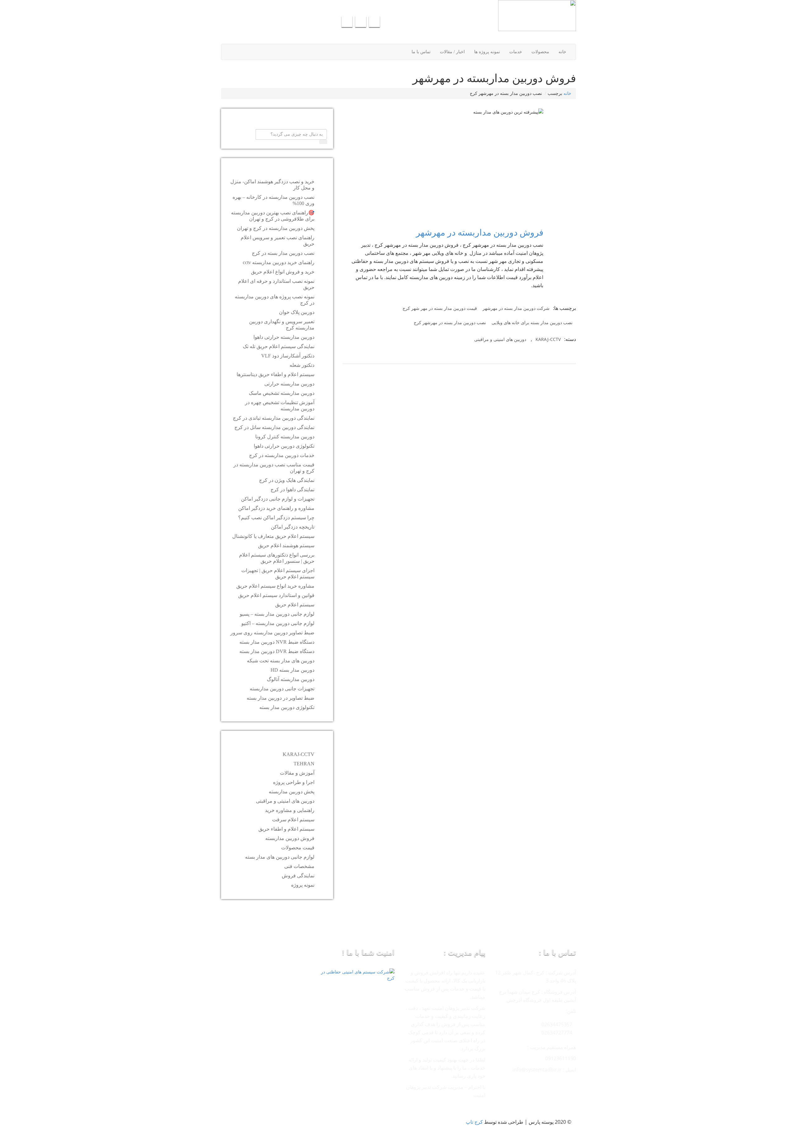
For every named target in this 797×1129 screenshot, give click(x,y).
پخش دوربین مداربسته (291, 791)
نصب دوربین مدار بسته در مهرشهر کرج (450, 322)
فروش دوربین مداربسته (289, 838)
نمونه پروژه (302, 885)
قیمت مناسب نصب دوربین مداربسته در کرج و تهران (273, 468)
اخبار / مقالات (452, 51)
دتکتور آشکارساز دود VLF (287, 355)
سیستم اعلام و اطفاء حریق (286, 829)
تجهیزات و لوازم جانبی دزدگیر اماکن (277, 499)
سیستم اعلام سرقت (293, 819)
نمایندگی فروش (298, 875)
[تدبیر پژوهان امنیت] (489, 15)
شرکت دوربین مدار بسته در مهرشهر (516, 308)
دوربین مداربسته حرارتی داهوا (283, 337)
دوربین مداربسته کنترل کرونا (284, 436)
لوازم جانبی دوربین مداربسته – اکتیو (277, 623)
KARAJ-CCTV (548, 339)
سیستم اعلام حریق (294, 604)
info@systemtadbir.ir (354, 6)
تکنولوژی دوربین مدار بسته (286, 707)
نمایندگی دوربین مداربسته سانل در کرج (274, 427)
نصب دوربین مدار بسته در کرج (283, 253)
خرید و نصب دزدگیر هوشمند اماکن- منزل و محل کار (272, 184)
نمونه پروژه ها (487, 51)
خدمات (515, 51)
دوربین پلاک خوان (296, 312)
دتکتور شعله (302, 365)
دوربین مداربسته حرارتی (289, 383)
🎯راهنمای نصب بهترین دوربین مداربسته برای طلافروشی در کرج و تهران (272, 216)
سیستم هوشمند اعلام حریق (286, 545)
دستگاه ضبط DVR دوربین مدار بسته (276, 651)
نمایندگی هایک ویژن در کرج (286, 480)
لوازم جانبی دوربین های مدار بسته (279, 857)
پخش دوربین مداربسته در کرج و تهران (275, 228)
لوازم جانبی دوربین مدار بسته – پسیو (277, 614)
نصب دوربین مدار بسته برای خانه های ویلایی (532, 322)
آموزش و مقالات (297, 773)
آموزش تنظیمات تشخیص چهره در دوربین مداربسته (279, 405)
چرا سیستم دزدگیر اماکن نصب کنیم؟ (276, 517)
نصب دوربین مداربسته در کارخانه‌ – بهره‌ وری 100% (273, 200)
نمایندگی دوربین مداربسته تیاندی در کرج (273, 418)
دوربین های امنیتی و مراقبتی (500, 339)
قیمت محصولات (297, 847)
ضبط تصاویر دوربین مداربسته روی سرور (272, 632)
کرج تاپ (474, 1121)
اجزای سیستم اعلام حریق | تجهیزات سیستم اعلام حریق (277, 573)
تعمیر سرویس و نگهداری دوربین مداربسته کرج (281, 324)
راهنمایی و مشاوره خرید (289, 810)
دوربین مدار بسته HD (292, 670)
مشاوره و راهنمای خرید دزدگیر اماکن (276, 508)
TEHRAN (304, 763)
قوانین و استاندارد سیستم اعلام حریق (276, 595)
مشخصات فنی (299, 866)
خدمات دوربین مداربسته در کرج (281, 455)
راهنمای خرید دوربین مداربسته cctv (278, 262)
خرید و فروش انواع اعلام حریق (282, 271)
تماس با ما (421, 51)
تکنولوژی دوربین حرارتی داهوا (284, 446)
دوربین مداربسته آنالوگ (290, 679)
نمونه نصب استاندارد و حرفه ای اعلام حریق (276, 284)
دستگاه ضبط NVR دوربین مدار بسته (276, 642)
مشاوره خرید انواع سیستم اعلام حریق (275, 586)
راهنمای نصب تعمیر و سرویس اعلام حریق (277, 240)
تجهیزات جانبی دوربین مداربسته (282, 688)
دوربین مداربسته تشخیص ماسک (281, 393)
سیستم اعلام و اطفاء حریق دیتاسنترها (275, 374)
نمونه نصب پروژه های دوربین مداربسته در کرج (274, 300)
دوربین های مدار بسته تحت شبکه (280, 660)
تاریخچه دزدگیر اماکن (292, 527)
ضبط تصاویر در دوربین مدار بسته (280, 698)
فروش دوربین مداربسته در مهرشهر (479, 232)
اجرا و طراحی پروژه (293, 782)
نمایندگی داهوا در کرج (292, 489)
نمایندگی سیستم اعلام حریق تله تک (278, 346)
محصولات (540, 51)
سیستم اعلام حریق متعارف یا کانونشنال (273, 536)
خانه (562, 51)
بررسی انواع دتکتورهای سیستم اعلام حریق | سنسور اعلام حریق (276, 558)
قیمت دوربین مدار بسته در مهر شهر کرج (440, 308)
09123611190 (309, 6)
